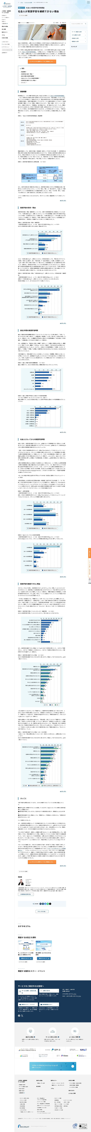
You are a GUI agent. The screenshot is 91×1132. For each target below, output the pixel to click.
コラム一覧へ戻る (42, 911)
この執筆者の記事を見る (25, 894)
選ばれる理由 (5, 26)
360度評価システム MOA (41, 1107)
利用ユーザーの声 (41, 1083)
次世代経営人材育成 (58, 1106)
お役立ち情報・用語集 (74, 1085)
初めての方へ (6, 41)
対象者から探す (75, 38)
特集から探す (21, 1090)
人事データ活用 (66, 1102)
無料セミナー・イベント (28, 1004)
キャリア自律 (66, 1104)
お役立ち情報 (5, 38)
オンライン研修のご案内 (24, 1098)
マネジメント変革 (23, 1100)
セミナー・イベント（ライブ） (58, 1083)
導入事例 (4, 29)
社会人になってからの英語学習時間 (30, 78)
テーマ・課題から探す (77, 31)
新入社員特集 (22, 1108)
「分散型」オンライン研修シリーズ (26, 1112)
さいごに (23, 82)
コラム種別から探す (76, 35)
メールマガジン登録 (73, 1087)
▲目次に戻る (63, 200)
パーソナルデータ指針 (37, 1118)
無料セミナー (5, 32)
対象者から (4, 15)
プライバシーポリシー (28, 1118)
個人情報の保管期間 (46, 1118)
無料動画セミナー (47, 1004)
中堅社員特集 (22, 1106)
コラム (3, 35)
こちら (74, 994)
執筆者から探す (75, 41)
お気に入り (64, 22)
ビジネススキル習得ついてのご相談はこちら (41, 61)
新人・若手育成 (57, 1102)
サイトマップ (67, 1118)
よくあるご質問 (6, 44)
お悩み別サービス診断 (59, 1110)
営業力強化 (66, 1106)
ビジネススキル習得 (28, 2)
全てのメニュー (6, 46)
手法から (4, 19)
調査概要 (23, 71)
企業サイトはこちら (45, 1066)
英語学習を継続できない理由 (28, 80)
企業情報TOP (4, 52)
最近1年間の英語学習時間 (27, 76)
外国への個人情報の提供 (55, 1118)
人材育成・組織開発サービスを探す (6, 11)
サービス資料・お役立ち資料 (29, 992)
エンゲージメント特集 (41, 1101)
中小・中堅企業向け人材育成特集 (43, 1103)
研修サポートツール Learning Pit (43, 1105)
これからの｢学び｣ (23, 1110)
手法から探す (21, 1088)
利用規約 (62, 1118)
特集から (4, 21)
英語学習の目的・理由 (26, 74)
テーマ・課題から (5, 17)
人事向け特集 (22, 1104)
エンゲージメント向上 (68, 1100)
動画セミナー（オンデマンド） (58, 1085)
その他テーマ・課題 (58, 1108)
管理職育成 (57, 1100)
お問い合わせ (46, 990)
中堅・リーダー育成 (58, 1104)
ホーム (18, 2)
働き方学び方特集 (23, 1102)
